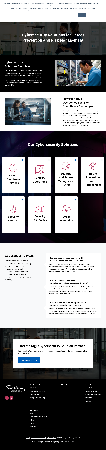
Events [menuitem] (32, 423)
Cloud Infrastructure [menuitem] (36, 394)
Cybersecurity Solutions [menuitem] (37, 391)
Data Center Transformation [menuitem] (38, 388)
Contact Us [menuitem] (88, 401)
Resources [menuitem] (34, 410)
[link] (16, 388)
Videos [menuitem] (32, 420)
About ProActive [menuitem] (90, 388)
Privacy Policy (55, 442)
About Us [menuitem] (88, 385)
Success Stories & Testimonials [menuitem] (39, 417)
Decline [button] (91, 15)
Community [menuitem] (88, 398)
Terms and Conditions (67, 442)
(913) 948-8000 (51, 438)
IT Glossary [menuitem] (33, 427)
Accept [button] (82, 15)
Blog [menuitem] (31, 413)
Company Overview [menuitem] (91, 391)
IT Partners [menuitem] (65, 385)
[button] (13, 175)
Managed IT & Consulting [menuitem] (37, 398)
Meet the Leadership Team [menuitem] (93, 394)
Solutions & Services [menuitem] (37, 385)
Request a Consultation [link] (29, 360)
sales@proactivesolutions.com (35, 438)
